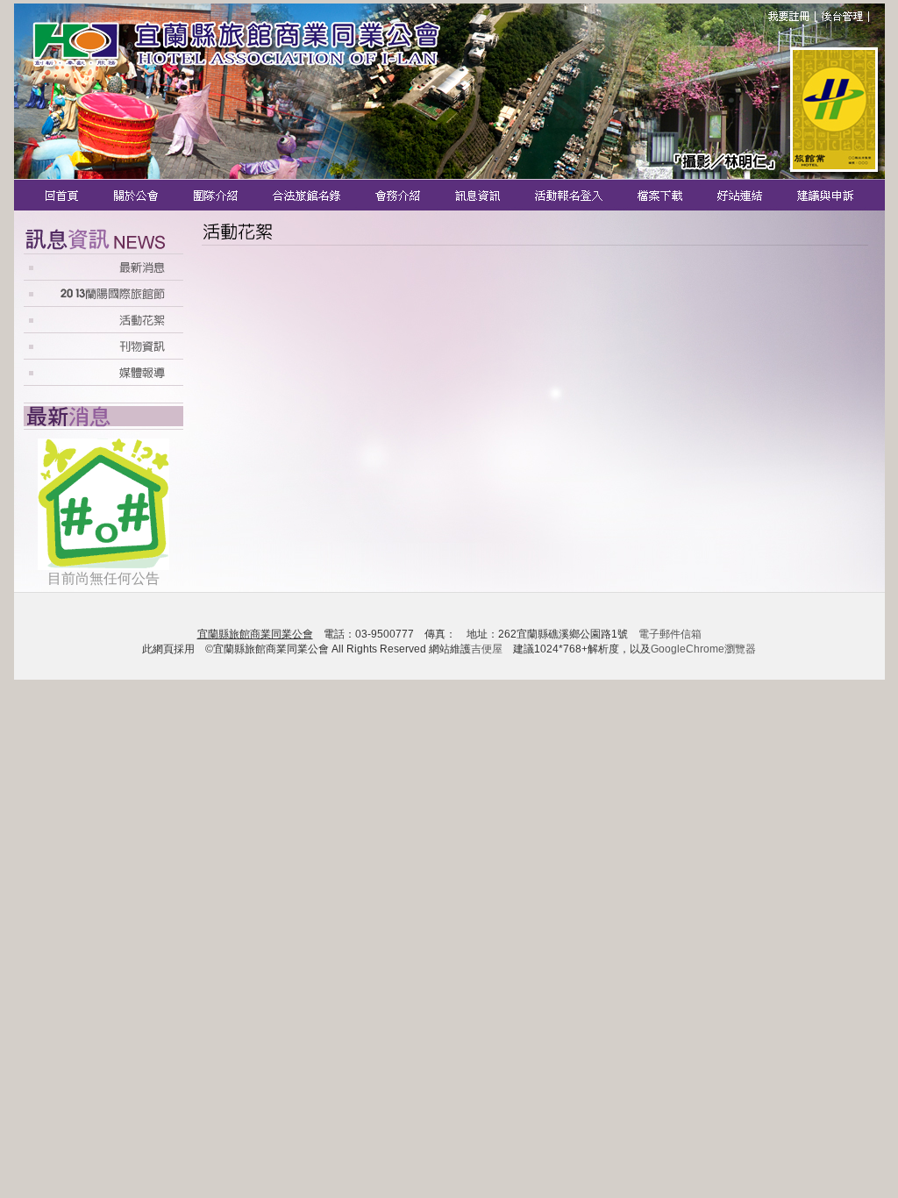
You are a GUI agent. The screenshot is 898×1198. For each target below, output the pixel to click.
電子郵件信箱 (670, 634)
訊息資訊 (479, 195)
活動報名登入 (570, 195)
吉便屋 (486, 649)
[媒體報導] (103, 381)
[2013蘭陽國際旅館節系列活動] (103, 301)
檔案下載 (661, 195)
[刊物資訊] (103, 353)
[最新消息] (103, 274)
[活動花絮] (103, 327)
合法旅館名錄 (308, 195)
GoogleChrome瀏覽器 (703, 649)
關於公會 (137, 195)
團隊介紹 (216, 195)
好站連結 (742, 195)
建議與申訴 (822, 195)
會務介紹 (399, 195)
